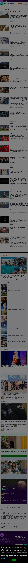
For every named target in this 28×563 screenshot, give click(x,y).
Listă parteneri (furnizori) (3, 558)
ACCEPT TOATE (14, 560)
